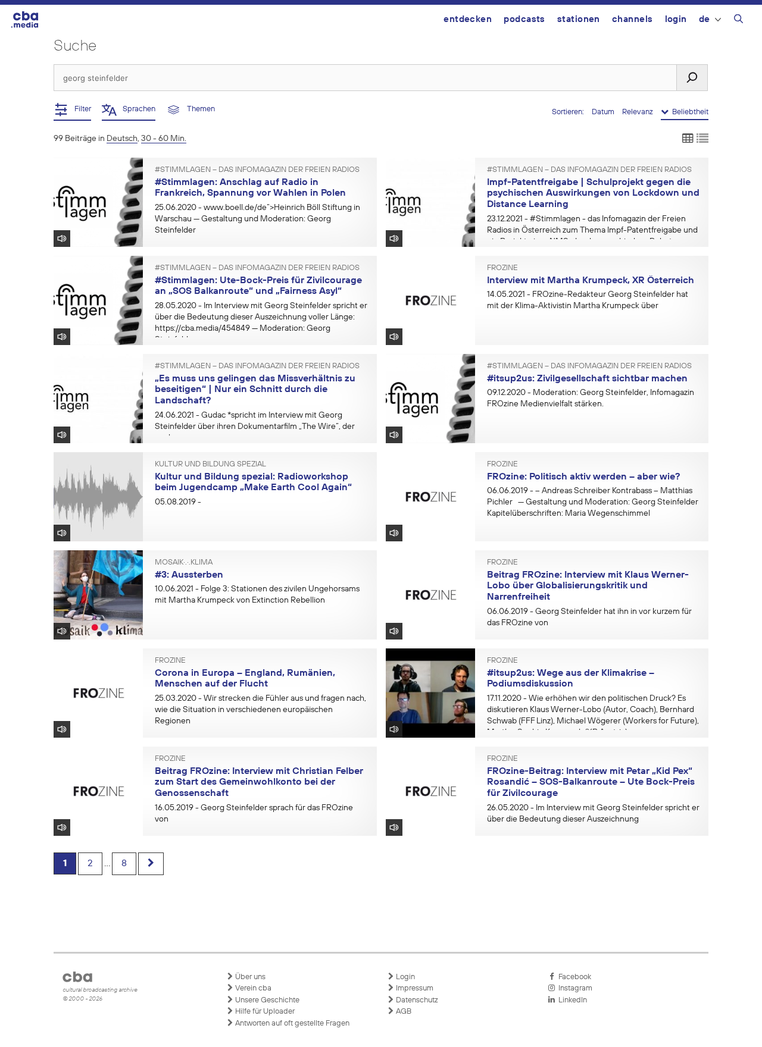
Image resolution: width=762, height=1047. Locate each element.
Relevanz (638, 112)
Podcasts (524, 19)
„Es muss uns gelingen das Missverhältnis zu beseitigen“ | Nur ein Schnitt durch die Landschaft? (255, 390)
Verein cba (252, 988)
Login (676, 19)
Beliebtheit (688, 112)
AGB (402, 1011)
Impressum (413, 988)
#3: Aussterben (189, 575)
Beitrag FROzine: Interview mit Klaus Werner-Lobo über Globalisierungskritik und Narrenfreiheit (588, 586)
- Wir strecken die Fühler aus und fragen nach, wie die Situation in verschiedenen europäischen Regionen (260, 709)
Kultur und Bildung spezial (210, 464)
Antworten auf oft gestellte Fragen (291, 1023)
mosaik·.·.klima (184, 562)
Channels (632, 19)
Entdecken (468, 19)
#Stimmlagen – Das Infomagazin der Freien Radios (257, 170)
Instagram (573, 988)
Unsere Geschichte (266, 1000)
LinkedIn (571, 1000)
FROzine (502, 268)
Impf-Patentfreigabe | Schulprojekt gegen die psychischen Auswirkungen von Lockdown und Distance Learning (593, 193)
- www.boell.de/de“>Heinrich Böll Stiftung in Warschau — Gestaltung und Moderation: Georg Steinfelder (257, 218)
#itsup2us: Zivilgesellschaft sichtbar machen (587, 379)
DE (704, 19)
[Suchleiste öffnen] (738, 21)
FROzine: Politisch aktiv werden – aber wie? (583, 477)
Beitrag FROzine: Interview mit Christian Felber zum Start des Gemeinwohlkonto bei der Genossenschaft (259, 782)
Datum (604, 112)
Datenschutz (416, 1000)
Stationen (578, 19)
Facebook (573, 977)
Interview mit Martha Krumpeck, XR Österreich (590, 281)
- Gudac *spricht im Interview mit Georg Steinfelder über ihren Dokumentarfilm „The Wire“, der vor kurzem (255, 426)
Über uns (249, 977)
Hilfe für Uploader (264, 1011)
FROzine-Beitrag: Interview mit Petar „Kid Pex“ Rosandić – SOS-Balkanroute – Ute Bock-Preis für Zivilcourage (591, 782)
